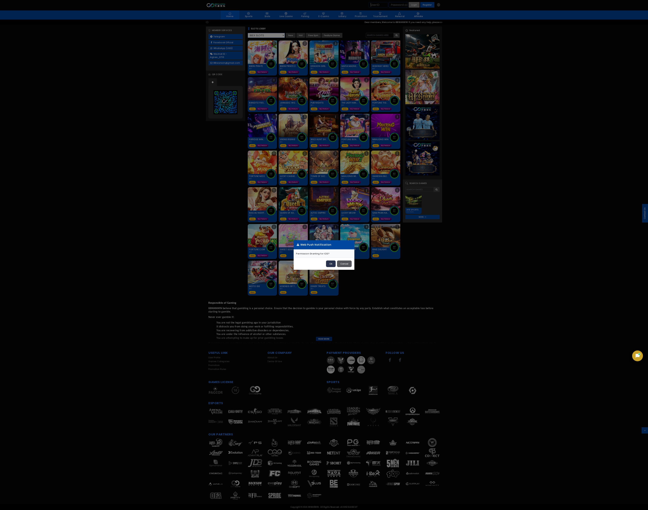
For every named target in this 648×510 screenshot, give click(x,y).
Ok (330, 263)
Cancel (344, 263)
